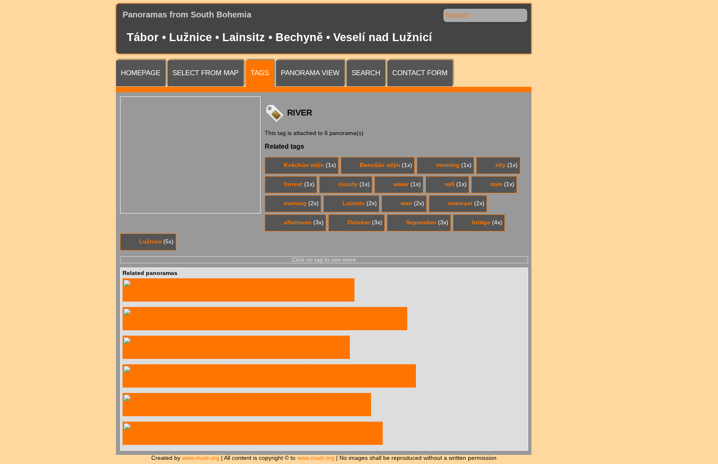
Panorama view (310, 73)
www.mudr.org (200, 458)
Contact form (420, 73)
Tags (260, 73)
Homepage (140, 73)
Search (366, 73)
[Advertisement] (190, 155)
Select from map (205, 73)
